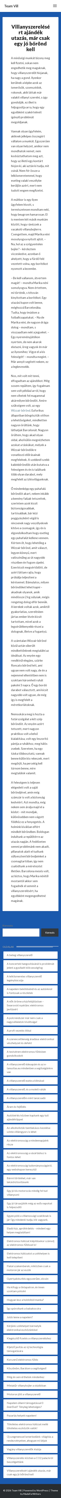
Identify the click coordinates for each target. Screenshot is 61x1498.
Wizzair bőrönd (20, 410)
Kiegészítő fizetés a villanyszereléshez (29, 1338)
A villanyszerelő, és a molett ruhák (26, 1089)
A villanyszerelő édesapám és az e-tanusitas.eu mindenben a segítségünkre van (30, 1068)
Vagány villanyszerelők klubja (24, 1449)
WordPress (42, 1490)
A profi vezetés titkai (19, 1030)
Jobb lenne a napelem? (20, 1317)
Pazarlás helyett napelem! (22, 1415)
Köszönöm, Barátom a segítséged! (27, 1368)
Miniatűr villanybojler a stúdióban (26, 1385)
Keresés (8, 925)
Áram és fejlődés (16, 1106)
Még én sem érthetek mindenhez (25, 1377)
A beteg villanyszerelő (20, 955)
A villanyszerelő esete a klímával (25, 1080)
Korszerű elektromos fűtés (22, 1359)
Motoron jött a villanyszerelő (23, 1394)
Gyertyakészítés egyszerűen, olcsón (27, 1278)
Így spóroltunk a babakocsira (24, 1308)
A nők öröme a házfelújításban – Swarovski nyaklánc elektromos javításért (25, 1005)
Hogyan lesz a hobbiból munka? (25, 1299)
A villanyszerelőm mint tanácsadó (26, 1098)
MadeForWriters (32, 1493)
